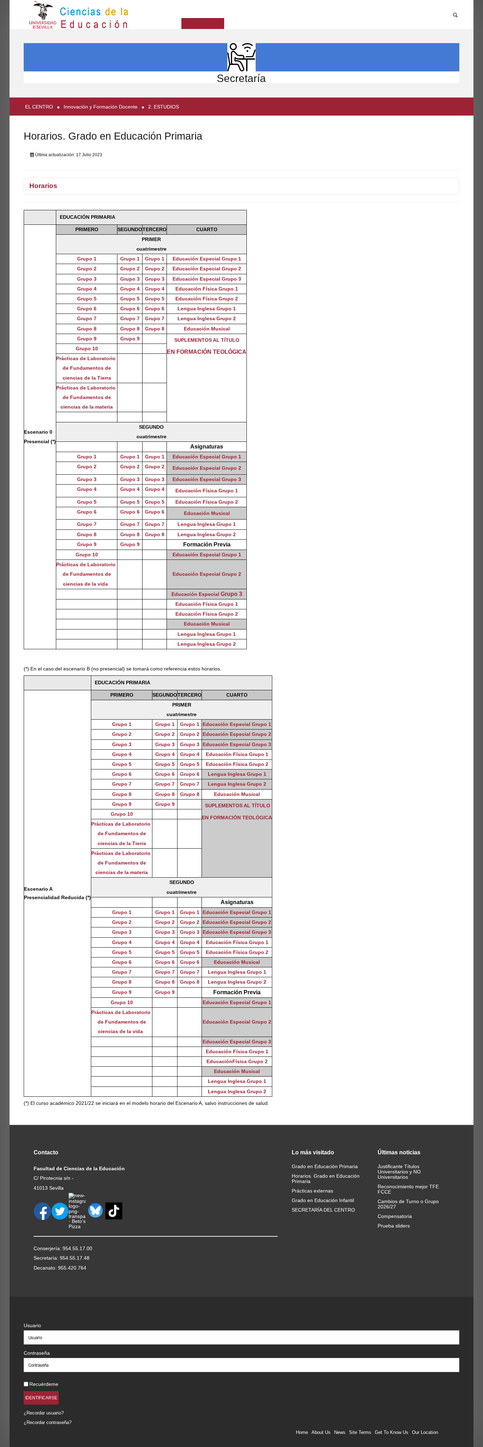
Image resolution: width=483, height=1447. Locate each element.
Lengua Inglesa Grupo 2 (207, 318)
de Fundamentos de (87, 574)
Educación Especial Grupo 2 (207, 268)
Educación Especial (196, 554)
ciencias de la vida (87, 584)
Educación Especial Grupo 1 (207, 259)
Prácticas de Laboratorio (86, 564)
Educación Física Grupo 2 (206, 298)
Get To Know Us (391, 1432)
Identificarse (41, 1397)
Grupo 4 (87, 289)
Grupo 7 (87, 318)
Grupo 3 (87, 279)
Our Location (425, 1432)
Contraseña (37, 1353)
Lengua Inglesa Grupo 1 (207, 308)
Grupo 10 (87, 348)
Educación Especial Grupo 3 (207, 279)
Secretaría (241, 78)
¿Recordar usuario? (44, 1413)
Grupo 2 (87, 268)
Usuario (32, 1325)
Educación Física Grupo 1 (206, 289)
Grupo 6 (87, 308)
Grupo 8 (87, 329)
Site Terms (360, 1432)
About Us (321, 1432)
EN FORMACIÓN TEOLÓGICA (206, 352)
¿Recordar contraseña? (47, 1422)
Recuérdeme (43, 1384)
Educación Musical (207, 329)
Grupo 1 (87, 259)
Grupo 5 (87, 298)
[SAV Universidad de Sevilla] (39, 1314)
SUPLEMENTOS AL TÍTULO (206, 340)
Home (302, 1432)
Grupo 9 (87, 338)
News (339, 1432)
